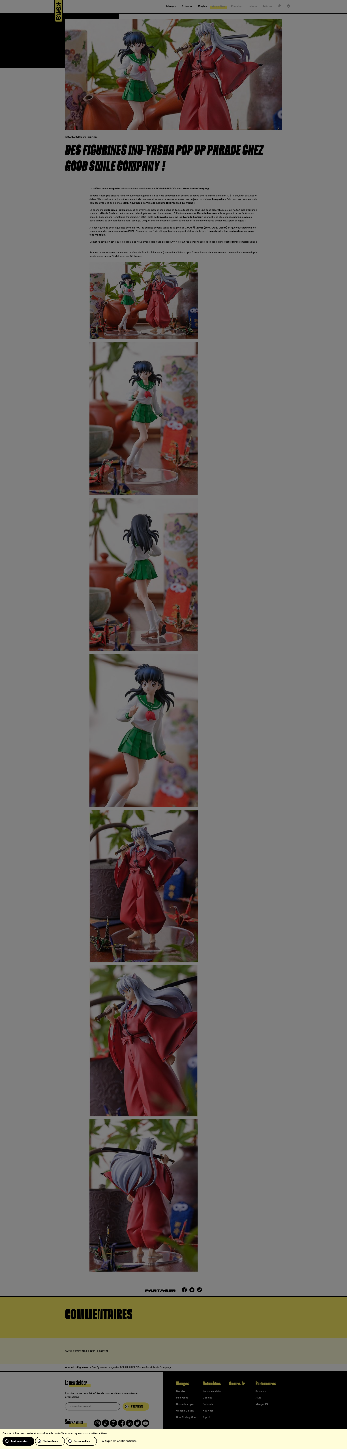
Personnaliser (82, 1441)
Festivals (208, 1404)
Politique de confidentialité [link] (119, 1441)
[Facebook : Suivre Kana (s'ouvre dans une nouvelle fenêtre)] (121, 1424)
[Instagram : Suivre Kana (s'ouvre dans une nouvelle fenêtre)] (97, 1424)
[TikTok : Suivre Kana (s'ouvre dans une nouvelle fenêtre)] (105, 1424)
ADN (258, 1397)
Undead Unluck (185, 1411)
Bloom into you (185, 1404)
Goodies (207, 1397)
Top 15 (206, 1417)
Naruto (180, 1391)
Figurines (92, 137)
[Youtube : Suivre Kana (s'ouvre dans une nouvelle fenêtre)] (145, 1424)
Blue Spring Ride (186, 1417)
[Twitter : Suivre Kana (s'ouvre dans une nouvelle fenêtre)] (137, 1424)
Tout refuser (51, 1441)
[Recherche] (279, 6)
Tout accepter (19, 1441)
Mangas (182, 1383)
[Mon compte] (288, 6)
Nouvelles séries (212, 1391)
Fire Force (182, 1397)
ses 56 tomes (133, 256)
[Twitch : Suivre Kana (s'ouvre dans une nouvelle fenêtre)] (113, 1424)
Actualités (212, 1383)
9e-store (261, 1391)
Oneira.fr (237, 1383)
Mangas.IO (262, 1404)
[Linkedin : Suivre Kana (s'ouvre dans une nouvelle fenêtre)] (129, 1424)
